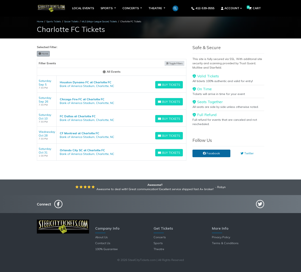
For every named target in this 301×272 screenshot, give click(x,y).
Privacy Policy (221, 237)
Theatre (159, 249)
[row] (111, 84)
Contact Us (102, 243)
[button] (175, 8)
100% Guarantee (106, 249)
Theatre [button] (155, 8)
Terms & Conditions (225, 243)
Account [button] (231, 8)
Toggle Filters (176, 63)
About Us (101, 237)
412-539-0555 (205, 8)
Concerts (160, 237)
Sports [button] (107, 8)
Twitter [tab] (248, 153)
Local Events (83, 8)
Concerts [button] (131, 8)
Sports (158, 243)
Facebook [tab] (213, 153)
